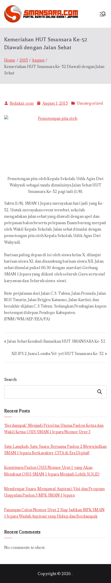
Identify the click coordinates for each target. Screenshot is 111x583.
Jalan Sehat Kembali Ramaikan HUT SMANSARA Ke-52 (56, 341)
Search (10, 379)
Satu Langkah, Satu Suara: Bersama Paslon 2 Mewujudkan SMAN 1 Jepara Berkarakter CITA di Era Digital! (55, 449)
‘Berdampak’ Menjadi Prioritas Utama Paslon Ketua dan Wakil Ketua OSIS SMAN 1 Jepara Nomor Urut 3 (54, 428)
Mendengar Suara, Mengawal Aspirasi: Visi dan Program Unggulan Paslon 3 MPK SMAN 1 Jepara (54, 492)
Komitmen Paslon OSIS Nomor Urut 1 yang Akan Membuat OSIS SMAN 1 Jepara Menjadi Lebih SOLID (51, 470)
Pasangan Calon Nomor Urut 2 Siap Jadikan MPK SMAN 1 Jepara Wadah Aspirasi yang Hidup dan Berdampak (54, 513)
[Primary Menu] (103, 13)
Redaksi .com (22, 103)
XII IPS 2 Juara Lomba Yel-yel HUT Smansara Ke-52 (57, 353)
